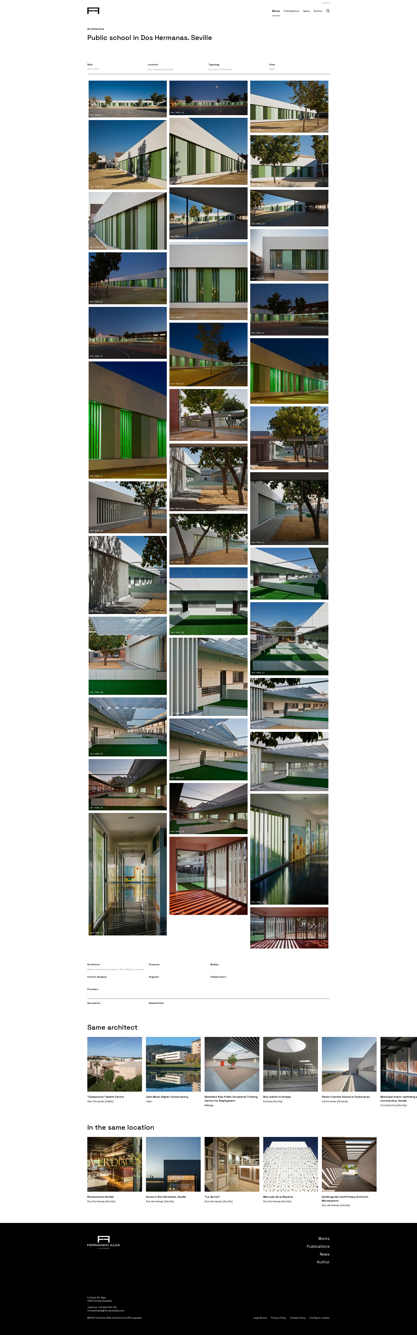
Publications (291, 11)
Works (276, 11)
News (306, 11)
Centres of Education (220, 69)
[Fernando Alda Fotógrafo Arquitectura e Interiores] (93, 10)
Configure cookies (319, 1317)
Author (318, 11)
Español (326, 2)
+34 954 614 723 (107, 1307)
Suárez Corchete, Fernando (102, 969)
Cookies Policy (298, 1317)
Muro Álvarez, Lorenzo (132, 969)
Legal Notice (260, 1317)
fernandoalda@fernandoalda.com (105, 1310)
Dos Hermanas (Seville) (160, 69)
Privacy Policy (278, 1317)
